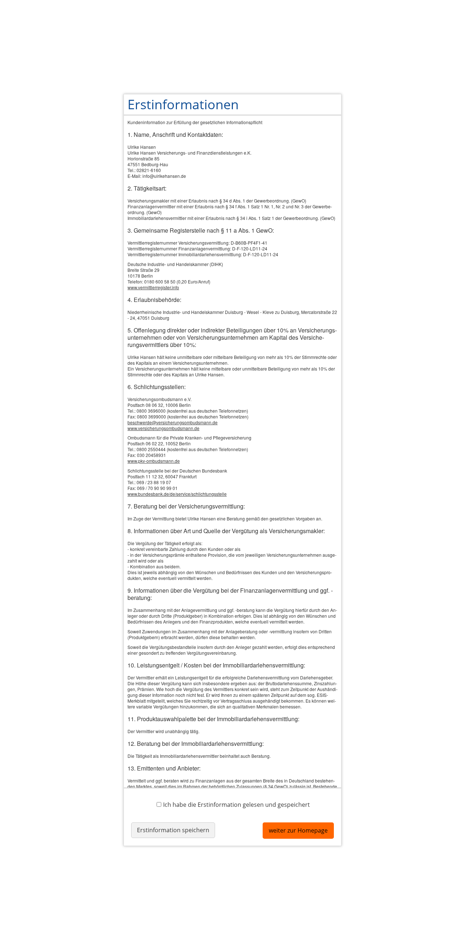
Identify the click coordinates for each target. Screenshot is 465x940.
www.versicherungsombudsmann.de (163, 428)
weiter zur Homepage (298, 830)
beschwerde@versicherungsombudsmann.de (173, 422)
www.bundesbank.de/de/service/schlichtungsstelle (177, 494)
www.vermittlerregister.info (153, 287)
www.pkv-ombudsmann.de (154, 461)
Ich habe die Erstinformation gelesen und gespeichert (236, 804)
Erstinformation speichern (173, 830)
